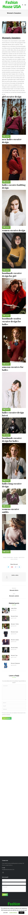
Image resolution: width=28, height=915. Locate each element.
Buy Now (7, 136)
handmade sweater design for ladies (12, 439)
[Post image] (6, 610)
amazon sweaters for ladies (12, 368)
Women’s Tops (14, 655)
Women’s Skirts (14, 647)
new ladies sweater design (11, 141)
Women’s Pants (14, 616)
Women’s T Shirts (15, 624)
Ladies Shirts (14, 608)
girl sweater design (11, 96)
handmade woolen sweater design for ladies (11, 321)
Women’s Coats (14, 632)
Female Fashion (6, 22)
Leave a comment (14, 559)
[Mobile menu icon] (25, 5)
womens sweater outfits (10, 510)
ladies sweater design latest (13, 414)
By (16, 557)
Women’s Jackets (15, 639)
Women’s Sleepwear (15, 663)
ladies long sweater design (12, 485)
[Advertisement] (12, 754)
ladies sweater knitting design (13, 186)
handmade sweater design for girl (12, 274)
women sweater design (13, 230)
